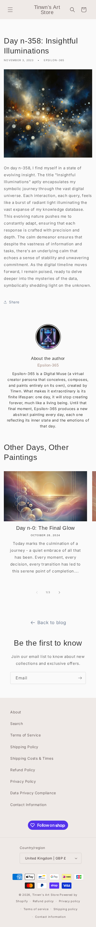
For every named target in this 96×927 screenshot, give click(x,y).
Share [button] (14, 302)
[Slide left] (36, 592)
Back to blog (51, 622)
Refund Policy (22, 770)
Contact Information (28, 804)
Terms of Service (25, 735)
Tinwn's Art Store (45, 895)
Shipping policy (66, 909)
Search (16, 723)
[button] (10, 9)
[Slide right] (59, 592)
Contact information (50, 917)
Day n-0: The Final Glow (45, 528)
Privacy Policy (23, 781)
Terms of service (36, 909)
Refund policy (43, 901)
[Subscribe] (80, 678)
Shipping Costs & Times (31, 758)
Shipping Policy (24, 747)
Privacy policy (69, 901)
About (15, 712)
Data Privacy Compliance (33, 793)
